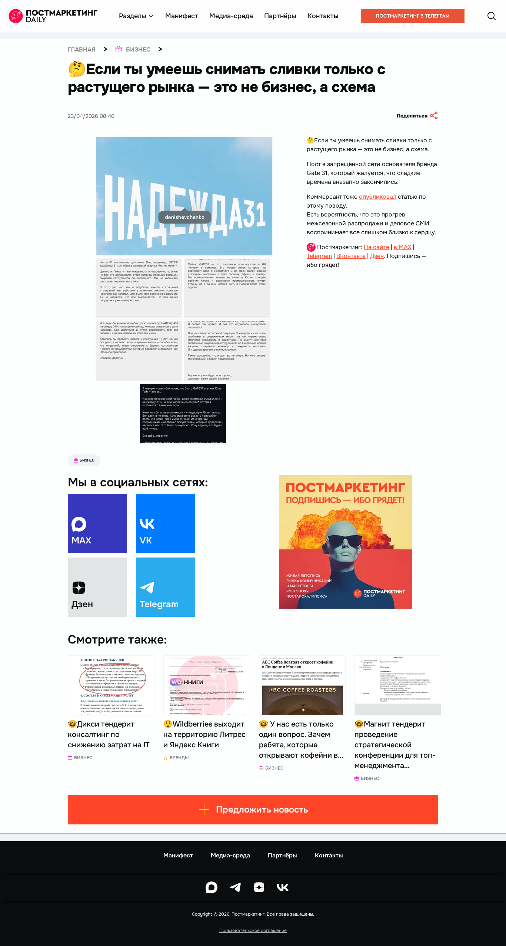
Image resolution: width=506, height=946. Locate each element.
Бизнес (87, 460)
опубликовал (377, 197)
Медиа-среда (231, 16)
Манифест (181, 16)
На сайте (376, 247)
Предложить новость (262, 809)
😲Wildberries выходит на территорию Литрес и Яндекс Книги (204, 735)
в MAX (402, 247)
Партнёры (280, 16)
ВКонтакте (351, 256)
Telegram (319, 256)
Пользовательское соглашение (253, 930)
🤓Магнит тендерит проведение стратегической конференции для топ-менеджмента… (395, 745)
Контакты (323, 16)
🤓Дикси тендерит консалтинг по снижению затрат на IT (109, 735)
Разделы (132, 16)
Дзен (377, 256)
